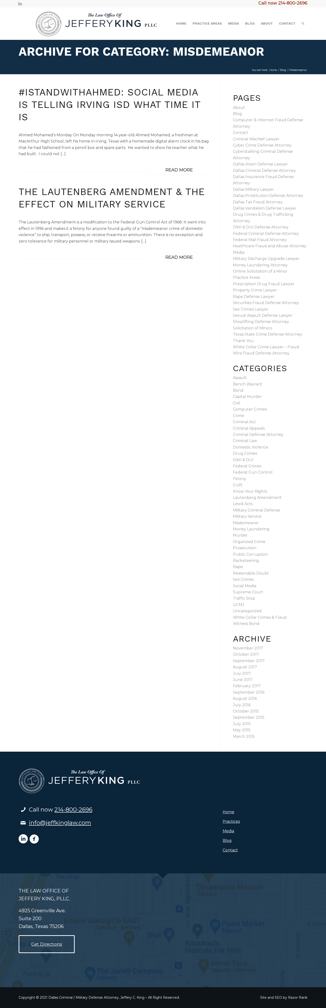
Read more (179, 170)
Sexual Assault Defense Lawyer (263, 315)
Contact (240, 132)
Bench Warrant (247, 384)
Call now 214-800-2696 (282, 3)
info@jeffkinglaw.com (60, 822)
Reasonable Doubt (251, 573)
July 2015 (242, 724)
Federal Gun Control (253, 472)
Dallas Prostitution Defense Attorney (268, 195)
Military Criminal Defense (256, 510)
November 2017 (248, 648)
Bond (238, 390)
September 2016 (248, 692)
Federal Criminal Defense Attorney (266, 233)
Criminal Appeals (249, 428)
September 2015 (248, 717)
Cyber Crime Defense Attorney (262, 145)
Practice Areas (246, 277)
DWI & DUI (243, 460)
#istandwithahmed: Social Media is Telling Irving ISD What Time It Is (109, 105)
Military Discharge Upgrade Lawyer (266, 258)
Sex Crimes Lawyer (250, 309)
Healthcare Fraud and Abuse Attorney (269, 246)
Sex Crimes (243, 579)
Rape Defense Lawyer (254, 296)
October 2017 (246, 654)
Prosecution (244, 548)
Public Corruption (250, 554)
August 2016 (245, 698)
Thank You (243, 340)
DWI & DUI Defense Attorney (261, 227)
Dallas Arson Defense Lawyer (260, 164)
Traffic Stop (244, 598)
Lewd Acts (242, 503)
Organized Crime (249, 541)
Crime (238, 415)
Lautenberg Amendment (257, 497)
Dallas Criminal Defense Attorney (264, 170)
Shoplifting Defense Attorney (261, 321)
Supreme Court (248, 592)
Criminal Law (245, 440)
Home (228, 812)
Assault (240, 377)
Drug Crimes (245, 453)
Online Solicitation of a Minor (260, 271)
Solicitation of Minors (252, 328)
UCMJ (238, 604)
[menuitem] (181, 23)
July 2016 (242, 705)
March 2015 (244, 736)
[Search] (303, 23)
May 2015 (241, 730)
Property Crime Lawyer (255, 290)
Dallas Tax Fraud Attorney (258, 202)
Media (238, 252)
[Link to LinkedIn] (20, 3)
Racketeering (246, 560)
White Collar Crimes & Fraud (260, 617)
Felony (239, 478)
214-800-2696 (73, 809)
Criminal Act (244, 422)
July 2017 (242, 673)
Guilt (237, 485)
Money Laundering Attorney (260, 265)
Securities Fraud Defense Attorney (266, 303)
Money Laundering (251, 529)
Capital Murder (247, 396)
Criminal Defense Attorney (258, 434)
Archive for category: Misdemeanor (141, 51)
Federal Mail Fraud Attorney (260, 239)
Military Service (247, 516)
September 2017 (249, 661)
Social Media (244, 586)
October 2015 (246, 711)
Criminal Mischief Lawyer (256, 139)
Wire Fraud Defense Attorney (261, 353)
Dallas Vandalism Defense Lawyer (264, 208)
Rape (238, 567)
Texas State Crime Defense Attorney (267, 334)
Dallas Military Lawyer (253, 189)
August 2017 (245, 667)
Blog (237, 113)
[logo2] (89, 23)
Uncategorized (247, 611)
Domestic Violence (250, 447)
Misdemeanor (246, 523)
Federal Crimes (247, 466)
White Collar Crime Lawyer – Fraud (266, 347)
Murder (240, 535)
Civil (236, 403)
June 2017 (242, 679)
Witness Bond (246, 623)
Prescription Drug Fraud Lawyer (263, 284)
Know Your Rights (250, 491)
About (239, 107)
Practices (231, 821)
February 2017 (247, 686)
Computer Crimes (250, 409)
